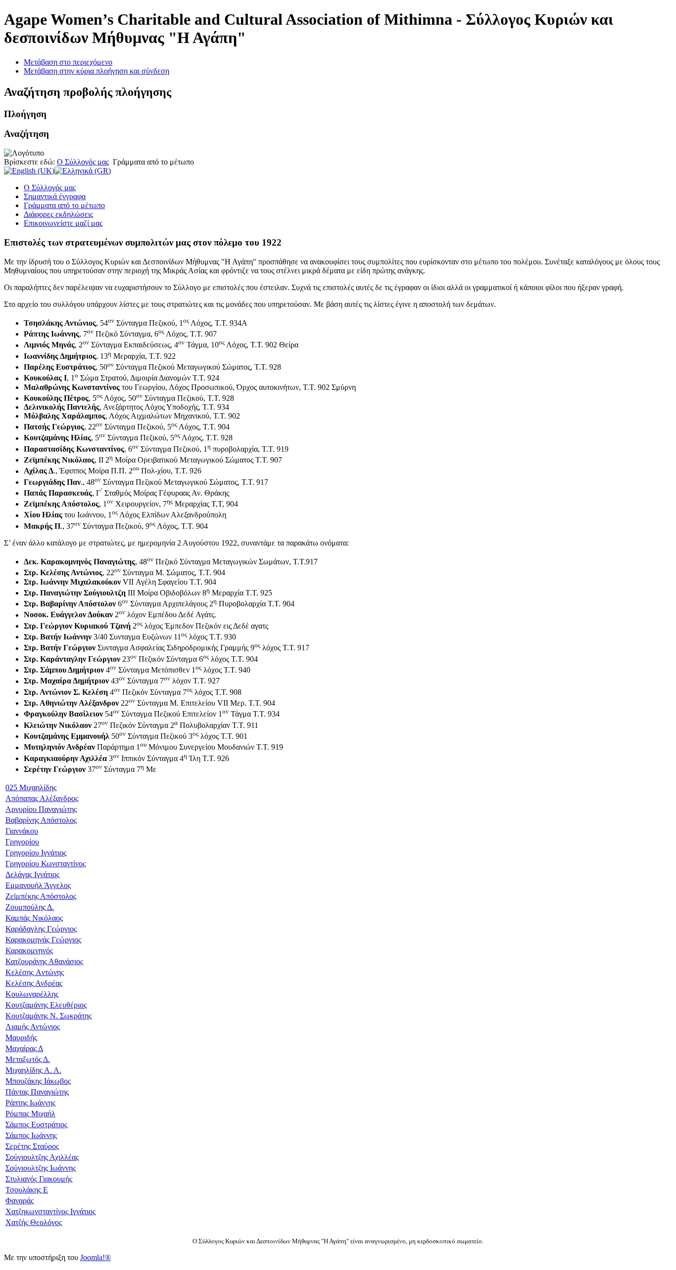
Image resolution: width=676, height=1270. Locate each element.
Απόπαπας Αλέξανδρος (41, 798)
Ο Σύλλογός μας (83, 162)
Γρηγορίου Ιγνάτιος (35, 852)
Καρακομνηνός (29, 950)
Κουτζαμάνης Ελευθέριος (46, 1005)
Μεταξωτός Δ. (27, 1059)
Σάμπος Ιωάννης (31, 1135)
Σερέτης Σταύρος (32, 1146)
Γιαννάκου (21, 831)
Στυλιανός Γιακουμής (38, 1179)
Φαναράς (19, 1200)
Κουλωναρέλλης (31, 994)
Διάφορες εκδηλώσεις (58, 214)
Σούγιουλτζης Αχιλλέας (42, 1157)
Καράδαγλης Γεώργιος (41, 929)
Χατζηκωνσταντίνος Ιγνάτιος (50, 1211)
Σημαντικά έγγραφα (55, 196)
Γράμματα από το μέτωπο (64, 205)
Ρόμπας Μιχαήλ (30, 1113)
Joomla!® (95, 1257)
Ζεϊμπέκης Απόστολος (40, 896)
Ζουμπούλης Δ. (29, 907)
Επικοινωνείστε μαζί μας (63, 223)
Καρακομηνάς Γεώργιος (43, 939)
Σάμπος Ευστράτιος (36, 1124)
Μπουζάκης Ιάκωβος (38, 1081)
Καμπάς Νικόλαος (34, 918)
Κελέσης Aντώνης (34, 972)
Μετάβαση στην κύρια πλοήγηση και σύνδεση (96, 71)
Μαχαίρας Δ (24, 1048)
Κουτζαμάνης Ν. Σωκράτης (48, 1016)
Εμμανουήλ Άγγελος (38, 885)
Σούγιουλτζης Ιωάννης (40, 1168)
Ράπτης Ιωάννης (30, 1103)
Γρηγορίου (22, 842)
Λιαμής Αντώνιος (32, 1026)
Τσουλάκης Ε (26, 1189)
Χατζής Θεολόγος (33, 1222)
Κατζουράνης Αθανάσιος (44, 961)
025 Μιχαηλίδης (30, 787)
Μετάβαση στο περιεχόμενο (68, 62)
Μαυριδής (21, 1037)
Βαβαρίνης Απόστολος (41, 820)
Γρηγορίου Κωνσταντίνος (45, 863)
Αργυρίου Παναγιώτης (41, 809)
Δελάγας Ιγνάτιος (32, 874)
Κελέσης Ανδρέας (33, 983)
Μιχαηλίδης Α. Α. (33, 1070)
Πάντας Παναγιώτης (37, 1092)
